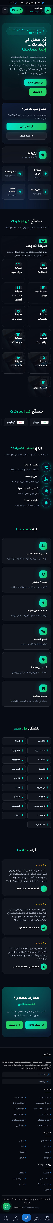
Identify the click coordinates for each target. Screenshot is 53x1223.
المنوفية (16, 769)
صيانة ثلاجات (44, 1097)
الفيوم (17, 778)
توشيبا (46, 1146)
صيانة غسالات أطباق (41, 1108)
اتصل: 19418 (34, 83)
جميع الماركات (18, 1178)
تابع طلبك (25, 136)
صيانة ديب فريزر (18, 1103)
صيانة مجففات (43, 1120)
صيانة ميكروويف (42, 1103)
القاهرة (42, 741)
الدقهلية (16, 750)
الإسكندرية (40, 750)
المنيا (17, 787)
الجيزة (17, 741)
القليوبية (16, 759)
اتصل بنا (46, 1189)
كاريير (25, 422)
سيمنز (22, 1152)
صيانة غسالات (19, 1097)
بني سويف (41, 787)
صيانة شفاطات (43, 1125)
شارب (22, 1146)
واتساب (36, 92)
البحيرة (42, 778)
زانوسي (46, 1157)
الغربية (42, 769)
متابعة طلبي (44, 1178)
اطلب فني (25, 126)
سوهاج (17, 796)
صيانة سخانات (44, 1114)
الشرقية (42, 759)
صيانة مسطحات (18, 1120)
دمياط (17, 815)
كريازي (21, 1157)
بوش (47, 1152)
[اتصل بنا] (26, 1218)
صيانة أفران (20, 1125)
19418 (11, 2)
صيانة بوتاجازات (18, 1114)
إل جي (21, 1140)
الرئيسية (46, 1172)
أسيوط (42, 796)
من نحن (21, 1184)
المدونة (21, 1172)
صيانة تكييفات (19, 1108)
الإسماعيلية (40, 806)
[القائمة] (5, 10)
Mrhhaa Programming (31, 1207)
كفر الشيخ (41, 824)
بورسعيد (41, 815)
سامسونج (45, 1140)
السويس (16, 806)
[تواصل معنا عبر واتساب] (7, 1206)
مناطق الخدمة (43, 1184)
